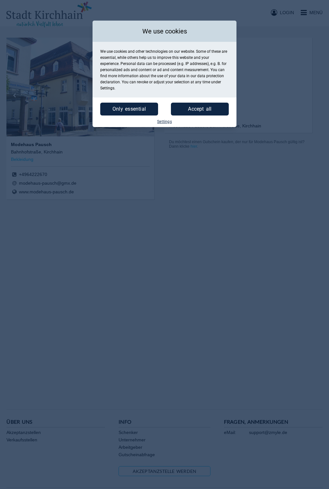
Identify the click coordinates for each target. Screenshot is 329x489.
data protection (210, 76)
